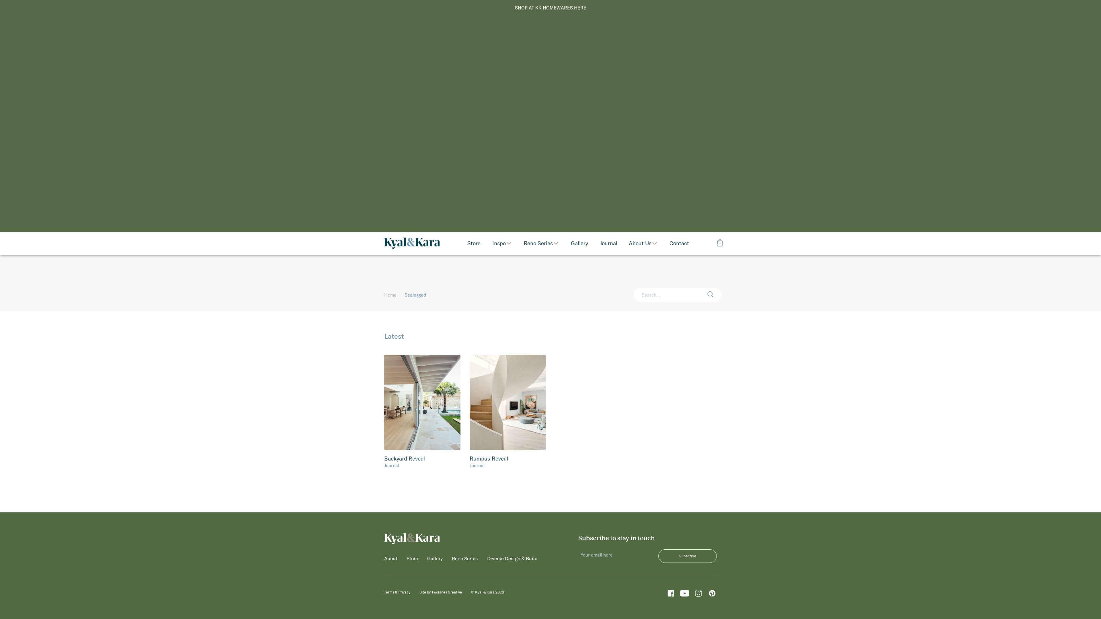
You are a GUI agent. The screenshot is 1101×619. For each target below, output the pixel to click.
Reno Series (538, 243)
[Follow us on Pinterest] (712, 595)
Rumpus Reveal (489, 458)
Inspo (499, 243)
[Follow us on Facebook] (671, 595)
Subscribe (687, 556)
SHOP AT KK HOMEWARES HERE (550, 8)
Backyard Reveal (404, 458)
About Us (640, 243)
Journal (391, 465)
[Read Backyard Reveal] (422, 402)
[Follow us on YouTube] (684, 595)
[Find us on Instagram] (698, 595)
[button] (714, 295)
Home (390, 295)
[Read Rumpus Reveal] (508, 402)
